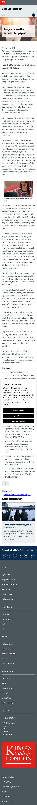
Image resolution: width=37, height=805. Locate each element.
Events (11, 684)
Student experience (16, 599)
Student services (15, 644)
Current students (15, 619)
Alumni (12, 629)
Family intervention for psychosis (17, 524)
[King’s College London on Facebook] (4, 556)
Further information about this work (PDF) (17, 495)
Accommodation (15, 649)
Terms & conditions (15, 777)
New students (14, 615)
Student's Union (14, 689)
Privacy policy (13, 782)
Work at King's (14, 698)
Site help (11, 791)
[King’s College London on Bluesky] (32, 556)
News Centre (14, 679)
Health (5, 483)
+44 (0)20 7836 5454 (8, 718)
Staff (11, 624)
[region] (18, 402)
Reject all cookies (18, 415)
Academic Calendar (16, 664)
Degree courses (15, 575)
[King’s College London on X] (9, 556)
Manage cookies (14, 801)
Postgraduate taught (16, 580)
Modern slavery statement (17, 787)
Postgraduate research (17, 585)
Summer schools (15, 595)
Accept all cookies (18, 421)
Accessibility (12, 796)
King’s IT (12, 659)
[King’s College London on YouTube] (26, 556)
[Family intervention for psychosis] (18, 511)
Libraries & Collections (17, 654)
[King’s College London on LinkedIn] (20, 556)
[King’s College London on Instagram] (15, 556)
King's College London (12, 8)
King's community (15, 703)
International (13, 590)
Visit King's (13, 693)
